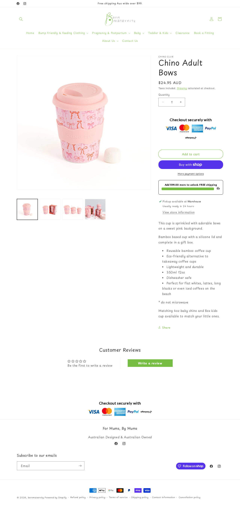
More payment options (191, 173)
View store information (178, 212)
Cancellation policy (189, 497)
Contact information (163, 497)
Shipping (182, 88)
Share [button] (166, 328)
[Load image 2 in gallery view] (50, 209)
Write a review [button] (150, 363)
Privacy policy (97, 497)
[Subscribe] (80, 465)
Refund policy (78, 497)
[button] (21, 19)
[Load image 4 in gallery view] (95, 209)
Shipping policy (139, 497)
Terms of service (118, 497)
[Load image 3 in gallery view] (72, 209)
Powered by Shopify (56, 497)
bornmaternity (36, 497)
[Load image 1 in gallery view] (27, 209)
